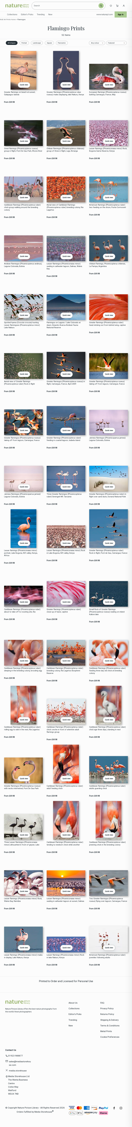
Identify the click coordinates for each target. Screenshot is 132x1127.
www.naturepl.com (104, 14)
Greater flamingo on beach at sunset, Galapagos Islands (19, 93)
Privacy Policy (107, 1008)
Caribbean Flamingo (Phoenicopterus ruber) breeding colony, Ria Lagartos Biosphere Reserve (65, 670)
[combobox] (65, 5)
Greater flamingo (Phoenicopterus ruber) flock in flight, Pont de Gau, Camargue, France (108, 551)
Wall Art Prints (5, 19)
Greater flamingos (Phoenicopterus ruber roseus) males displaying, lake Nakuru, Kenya (65, 93)
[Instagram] (121, 1109)
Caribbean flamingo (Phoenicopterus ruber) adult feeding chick (65, 787)
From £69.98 (9, 102)
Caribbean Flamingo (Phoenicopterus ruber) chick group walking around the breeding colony (22, 207)
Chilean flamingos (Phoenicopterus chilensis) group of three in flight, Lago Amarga (65, 149)
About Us (73, 1003)
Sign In (120, 14)
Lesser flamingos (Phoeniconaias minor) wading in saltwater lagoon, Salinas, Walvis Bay (64, 266)
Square (49, 43)
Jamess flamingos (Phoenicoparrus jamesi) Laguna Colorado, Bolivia (107, 439)
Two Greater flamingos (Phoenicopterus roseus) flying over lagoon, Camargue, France (108, 900)
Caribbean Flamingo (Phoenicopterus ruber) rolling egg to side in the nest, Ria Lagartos (22, 728)
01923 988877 (15, 1055)
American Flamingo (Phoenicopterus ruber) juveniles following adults (107, 956)
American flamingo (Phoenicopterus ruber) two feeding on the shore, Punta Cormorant (107, 206)
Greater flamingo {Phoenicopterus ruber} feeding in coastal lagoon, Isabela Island (64, 439)
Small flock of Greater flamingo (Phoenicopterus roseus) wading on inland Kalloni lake (107, 612)
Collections (12, 14)
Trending (41, 14)
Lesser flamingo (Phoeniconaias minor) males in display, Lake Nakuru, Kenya (23, 956)
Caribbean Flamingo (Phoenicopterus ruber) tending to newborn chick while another (65, 843)
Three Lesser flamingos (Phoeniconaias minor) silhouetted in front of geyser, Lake (21, 843)
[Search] (101, 5)
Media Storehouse (43, 1111)
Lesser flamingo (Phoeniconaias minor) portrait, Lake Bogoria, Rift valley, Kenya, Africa (21, 553)
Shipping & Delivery (109, 1020)
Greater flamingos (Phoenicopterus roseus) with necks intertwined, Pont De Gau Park (22, 787)
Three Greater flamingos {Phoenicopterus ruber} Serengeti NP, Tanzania (64, 495)
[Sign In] (124, 6)
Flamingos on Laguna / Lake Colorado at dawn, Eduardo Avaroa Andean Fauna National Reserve (64, 325)
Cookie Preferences (109, 1037)
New (50, 14)
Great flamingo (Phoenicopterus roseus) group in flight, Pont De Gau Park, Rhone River (23, 149)
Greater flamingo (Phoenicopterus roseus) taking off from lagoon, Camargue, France (107, 382)
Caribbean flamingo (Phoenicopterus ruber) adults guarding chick (107, 787)
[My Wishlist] (111, 6)
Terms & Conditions (109, 1025)
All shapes (11, 43)
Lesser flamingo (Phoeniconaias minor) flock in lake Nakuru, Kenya (65, 956)
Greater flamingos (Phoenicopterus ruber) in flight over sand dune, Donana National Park (107, 495)
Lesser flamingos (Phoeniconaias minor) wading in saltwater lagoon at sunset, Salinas (65, 900)
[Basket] (117, 6)
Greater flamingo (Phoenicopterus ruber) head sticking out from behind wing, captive (107, 323)
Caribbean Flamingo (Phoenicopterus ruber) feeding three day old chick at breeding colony (107, 670)
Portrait (24, 43)
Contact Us (10, 1050)
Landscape (37, 43)
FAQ (102, 1003)
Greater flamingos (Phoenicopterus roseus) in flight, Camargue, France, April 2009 (66, 382)
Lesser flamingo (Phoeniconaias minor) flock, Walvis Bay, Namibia (23, 900)
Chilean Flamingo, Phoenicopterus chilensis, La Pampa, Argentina (107, 265)
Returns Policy (107, 1014)
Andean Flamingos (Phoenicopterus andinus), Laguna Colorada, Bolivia (23, 265)
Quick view (24, 85)
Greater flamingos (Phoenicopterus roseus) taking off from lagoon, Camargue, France (22, 439)
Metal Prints (106, 1031)
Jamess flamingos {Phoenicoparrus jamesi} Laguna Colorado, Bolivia (22, 495)
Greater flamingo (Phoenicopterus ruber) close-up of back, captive (64, 610)
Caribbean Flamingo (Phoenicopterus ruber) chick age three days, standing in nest (107, 728)
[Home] (17, 5)
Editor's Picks (27, 14)
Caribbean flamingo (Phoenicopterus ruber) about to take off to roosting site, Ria (22, 610)
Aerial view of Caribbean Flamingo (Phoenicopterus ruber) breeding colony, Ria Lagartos (65, 207)
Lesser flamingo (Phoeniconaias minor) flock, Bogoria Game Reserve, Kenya (108, 149)
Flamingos (21, 19)
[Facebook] (114, 1109)
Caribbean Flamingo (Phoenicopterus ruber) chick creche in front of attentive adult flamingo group (65, 729)
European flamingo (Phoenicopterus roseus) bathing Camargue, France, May (107, 93)
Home (13, 19)
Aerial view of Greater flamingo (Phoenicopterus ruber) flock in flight (19, 382)
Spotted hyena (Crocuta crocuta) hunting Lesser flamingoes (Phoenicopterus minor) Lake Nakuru (22, 325)
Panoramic (62, 43)
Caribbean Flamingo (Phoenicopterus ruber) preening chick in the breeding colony (107, 843)
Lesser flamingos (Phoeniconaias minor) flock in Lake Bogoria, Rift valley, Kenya (66, 551)
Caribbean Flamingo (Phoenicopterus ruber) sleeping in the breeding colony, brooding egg (23, 669)
